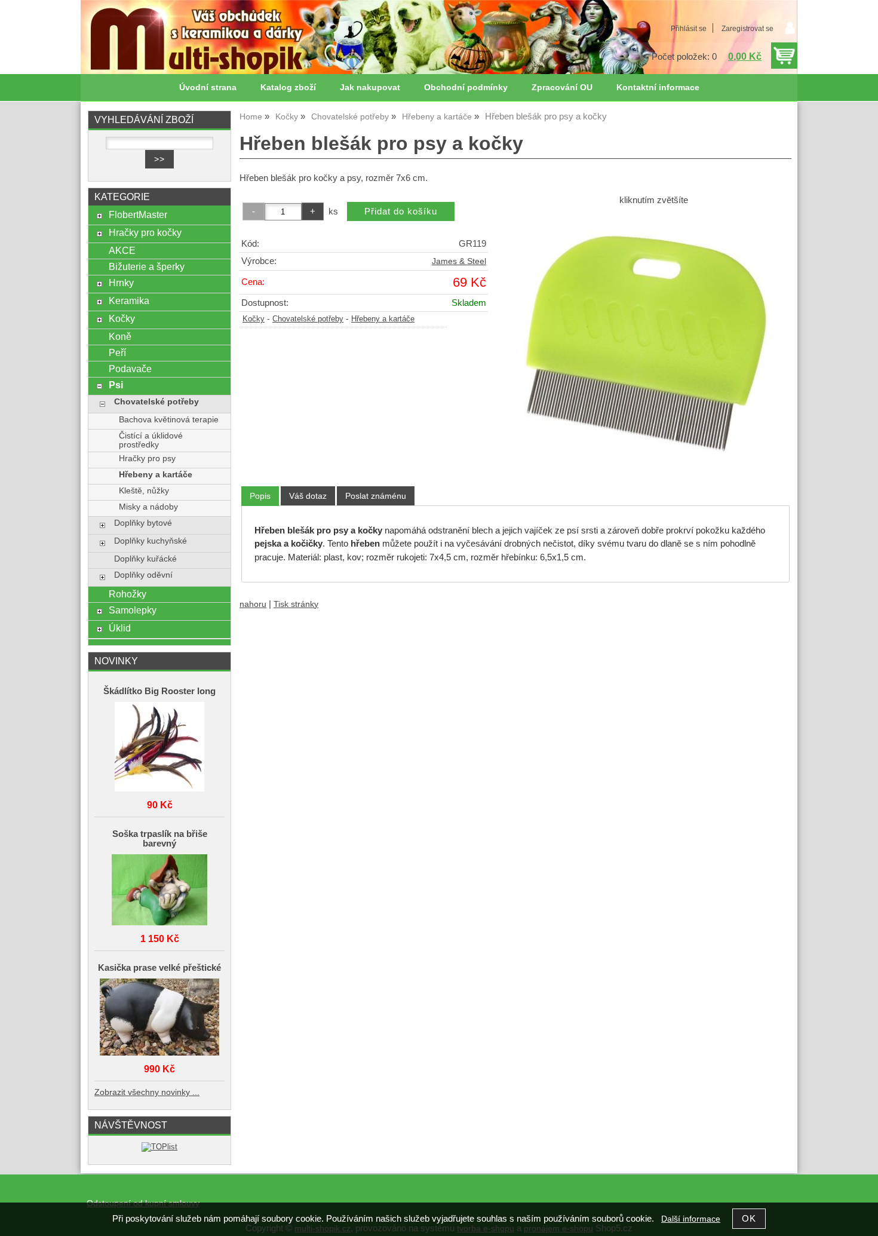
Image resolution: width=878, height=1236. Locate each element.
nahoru (253, 604)
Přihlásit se (689, 28)
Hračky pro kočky (145, 232)
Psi (116, 384)
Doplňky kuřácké (145, 558)
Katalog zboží (288, 87)
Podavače (130, 368)
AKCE (122, 250)
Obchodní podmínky (466, 87)
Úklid (120, 627)
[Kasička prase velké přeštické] (159, 1018)
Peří (117, 352)
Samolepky (132, 610)
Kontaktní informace (657, 87)
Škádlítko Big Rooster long (159, 691)
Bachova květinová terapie (169, 419)
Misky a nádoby (148, 506)
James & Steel (459, 261)
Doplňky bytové (143, 523)
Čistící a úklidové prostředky (151, 440)
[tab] (260, 496)
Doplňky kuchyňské (150, 540)
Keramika (129, 300)
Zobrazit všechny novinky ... (146, 1092)
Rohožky (127, 593)
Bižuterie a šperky (147, 266)
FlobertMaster (138, 214)
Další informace (690, 1218)
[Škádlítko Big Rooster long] (159, 747)
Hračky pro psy (147, 458)
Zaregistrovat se (747, 28)
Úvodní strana (208, 87)
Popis (260, 496)
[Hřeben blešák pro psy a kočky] (653, 339)
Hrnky (121, 282)
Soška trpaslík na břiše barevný (159, 838)
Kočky (253, 319)
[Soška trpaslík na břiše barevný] (159, 890)
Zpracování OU (562, 87)
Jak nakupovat (370, 87)
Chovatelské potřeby (307, 319)
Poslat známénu (375, 496)
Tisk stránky (296, 604)
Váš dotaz (308, 496)
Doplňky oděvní (143, 575)
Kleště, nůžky (144, 490)
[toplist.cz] (159, 1146)
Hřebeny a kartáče (383, 319)
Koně (120, 336)
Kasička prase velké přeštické (159, 968)
